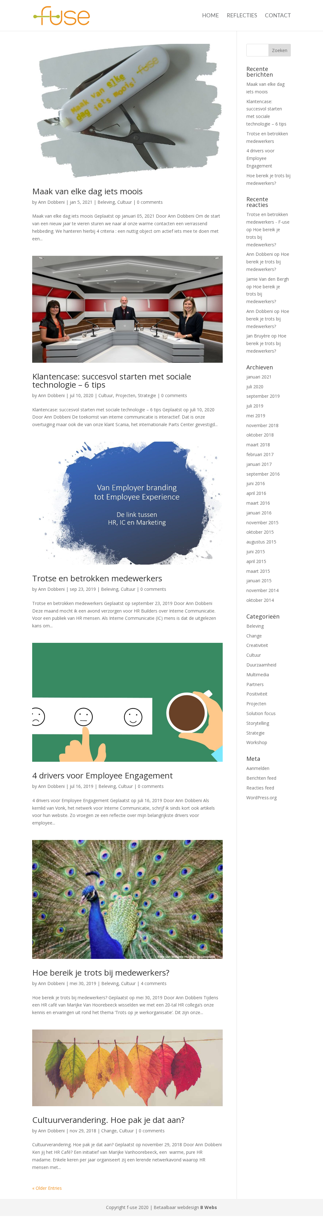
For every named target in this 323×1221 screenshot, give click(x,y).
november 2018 (262, 425)
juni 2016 (255, 483)
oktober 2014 (260, 600)
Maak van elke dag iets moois (87, 191)
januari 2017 (259, 464)
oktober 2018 (260, 435)
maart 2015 (258, 571)
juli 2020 (254, 387)
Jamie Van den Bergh (267, 279)
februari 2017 (259, 454)
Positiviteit (256, 694)
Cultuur (124, 202)
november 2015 (262, 522)
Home (210, 16)
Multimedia (257, 675)
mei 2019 (255, 416)
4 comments (154, 983)
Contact (278, 16)
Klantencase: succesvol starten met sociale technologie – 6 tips (111, 380)
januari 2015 (259, 581)
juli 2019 (254, 406)
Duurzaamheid (261, 665)
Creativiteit (257, 645)
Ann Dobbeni (51, 202)
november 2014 (262, 590)
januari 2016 (259, 513)
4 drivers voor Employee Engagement (102, 775)
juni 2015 (255, 552)
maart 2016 (258, 503)
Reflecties (242, 16)
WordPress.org (261, 798)
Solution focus (261, 713)
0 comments (150, 202)
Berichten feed (261, 778)
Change (109, 1131)
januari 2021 (259, 377)
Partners (255, 684)
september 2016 (263, 474)
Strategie (147, 395)
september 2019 (263, 396)
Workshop (256, 742)
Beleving (106, 202)
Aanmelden (257, 768)
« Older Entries (47, 1188)
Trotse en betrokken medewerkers (97, 578)
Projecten (125, 395)
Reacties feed (260, 788)
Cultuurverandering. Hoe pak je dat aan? (108, 1119)
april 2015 (256, 561)
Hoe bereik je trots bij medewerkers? (100, 972)
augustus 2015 (261, 542)
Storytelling (257, 723)
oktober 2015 (260, 532)
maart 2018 (258, 445)
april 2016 (256, 493)
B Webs (208, 1207)
